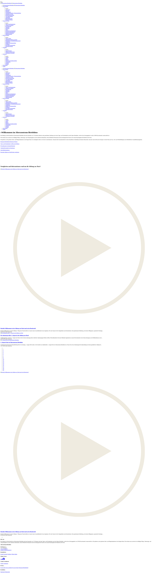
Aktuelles (5, 47)
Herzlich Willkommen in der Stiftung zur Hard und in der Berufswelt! (18, 328)
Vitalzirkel (7, 27)
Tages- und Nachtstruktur (10, 24)
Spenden (7, 63)
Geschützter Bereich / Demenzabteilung (13, 13)
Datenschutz (7, 571)
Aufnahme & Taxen (9, 14)
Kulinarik (7, 10)
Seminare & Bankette (9, 33)
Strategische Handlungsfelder (11, 60)
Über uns (5, 54)
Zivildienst (7, 44)
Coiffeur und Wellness (15, 143)
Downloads (5, 65)
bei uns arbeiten (6, 35)
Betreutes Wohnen (9, 19)
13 (3, 362)
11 (3, 360)
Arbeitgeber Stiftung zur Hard (11, 39)
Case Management (9, 16)
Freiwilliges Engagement (10, 45)
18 (3, 367)
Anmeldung (7, 17)
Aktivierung (7, 9)
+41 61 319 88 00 (3, 548)
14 (3, 363)
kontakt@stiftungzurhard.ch (5, 550)
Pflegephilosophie (8, 18)
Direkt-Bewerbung (9, 46)
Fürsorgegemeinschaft (9, 15)
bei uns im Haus (6, 20)
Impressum (2, 571)
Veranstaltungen (8, 50)
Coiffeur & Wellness (9, 25)
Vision (6, 58)
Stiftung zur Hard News (10, 51)
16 (3, 365)
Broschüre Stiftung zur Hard (6, 152)
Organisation (7, 61)
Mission (7, 59)
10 (3, 359)
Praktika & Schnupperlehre (10, 43)
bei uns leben (5, 6)
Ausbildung (7, 41)
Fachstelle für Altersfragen (10, 30)
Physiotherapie (8, 26)
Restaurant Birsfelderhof (10, 31)
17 (3, 366)
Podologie (7, 28)
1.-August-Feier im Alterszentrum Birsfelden (11, 342)
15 (3, 364)
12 (3, 361)
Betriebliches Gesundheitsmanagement (12, 40)
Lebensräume (8, 12)
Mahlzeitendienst (8, 34)
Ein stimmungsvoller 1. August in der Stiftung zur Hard (14, 335)
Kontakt (7, 64)
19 (3, 369)
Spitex (6, 29)
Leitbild (6, 57)
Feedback (9, 554)
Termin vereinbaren (15, 152)
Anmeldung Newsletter (10, 53)
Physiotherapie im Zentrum (5, 145)
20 (3, 370)
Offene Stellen (8, 38)
